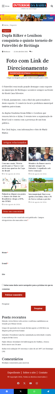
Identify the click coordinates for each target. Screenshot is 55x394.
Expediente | (15, 372)
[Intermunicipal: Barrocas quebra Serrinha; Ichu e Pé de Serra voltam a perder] (41, 185)
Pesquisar (5, 304)
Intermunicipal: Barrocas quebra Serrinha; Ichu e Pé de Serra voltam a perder (40, 196)
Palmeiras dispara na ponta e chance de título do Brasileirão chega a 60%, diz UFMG (14, 197)
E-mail (5, 263)
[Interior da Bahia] (30, 6)
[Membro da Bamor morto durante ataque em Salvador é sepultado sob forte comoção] (41, 154)
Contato (43, 372)
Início (5, 25)
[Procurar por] (52, 7)
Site (3, 274)
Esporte (13, 25)
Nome (5, 252)
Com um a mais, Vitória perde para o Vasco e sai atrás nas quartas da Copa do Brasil (13, 167)
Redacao (7, 51)
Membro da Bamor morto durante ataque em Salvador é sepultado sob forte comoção (40, 167)
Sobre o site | (30, 372)
